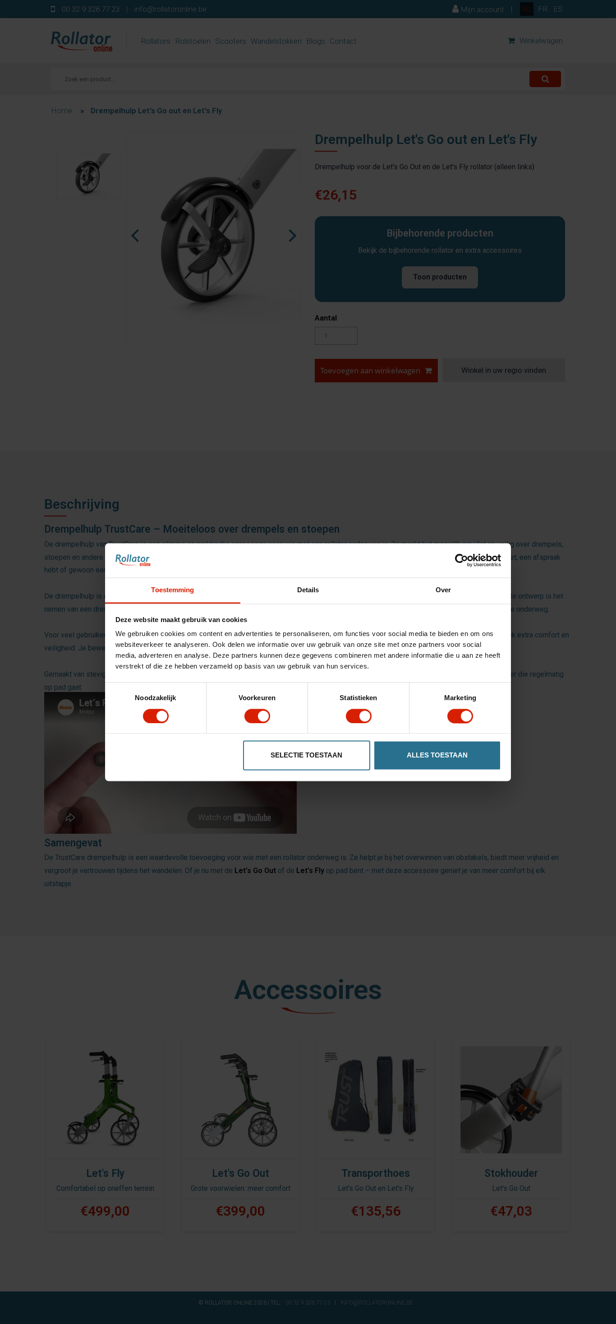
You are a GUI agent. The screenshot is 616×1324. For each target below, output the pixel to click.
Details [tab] (308, 590)
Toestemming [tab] (172, 590)
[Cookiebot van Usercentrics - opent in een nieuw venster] (461, 560)
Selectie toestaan (306, 755)
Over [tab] (443, 590)
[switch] (257, 716)
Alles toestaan (437, 755)
